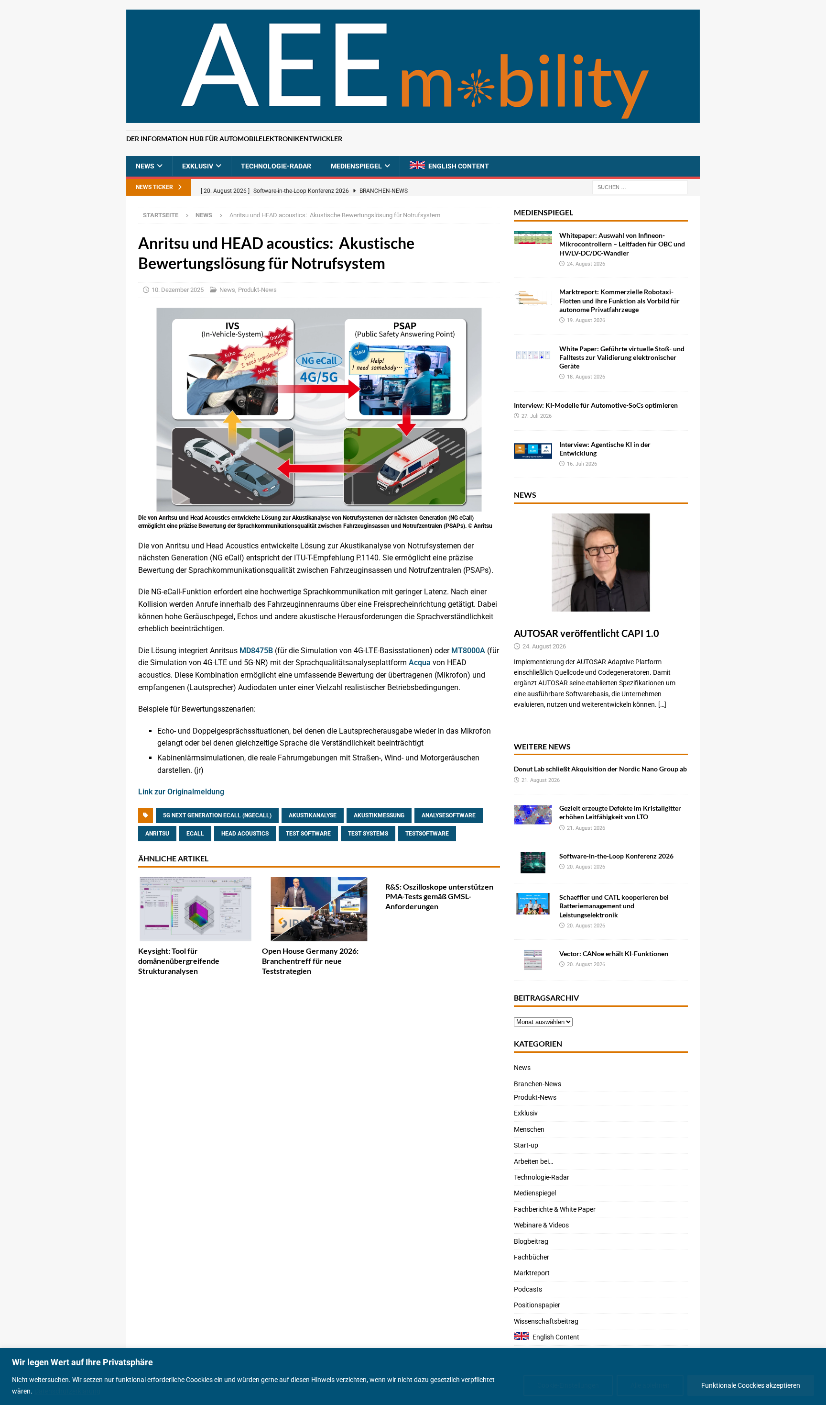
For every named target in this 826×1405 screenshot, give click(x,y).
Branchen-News (537, 1084)
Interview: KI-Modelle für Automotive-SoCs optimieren (596, 405)
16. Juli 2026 (582, 464)
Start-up (526, 1145)
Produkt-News (257, 289)
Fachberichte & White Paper (555, 1209)
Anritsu (157, 833)
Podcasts (528, 1289)
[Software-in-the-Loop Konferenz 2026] (533, 862)
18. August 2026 (586, 377)
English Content (458, 166)
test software (308, 833)
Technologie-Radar (276, 166)
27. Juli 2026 (537, 416)
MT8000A (468, 650)
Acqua (420, 662)
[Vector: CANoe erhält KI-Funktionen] (533, 960)
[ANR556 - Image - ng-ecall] (319, 505)
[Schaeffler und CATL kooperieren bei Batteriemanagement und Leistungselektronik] (533, 903)
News (145, 166)
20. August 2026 (586, 867)
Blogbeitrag (531, 1241)
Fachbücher (531, 1257)
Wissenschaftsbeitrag (546, 1321)
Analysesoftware (449, 815)
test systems (368, 833)
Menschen (529, 1129)
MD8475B (256, 650)
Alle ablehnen (650, 1385)
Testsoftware (427, 833)
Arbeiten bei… (533, 1161)
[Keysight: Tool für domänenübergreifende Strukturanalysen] (195, 909)
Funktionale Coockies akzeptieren (750, 1385)
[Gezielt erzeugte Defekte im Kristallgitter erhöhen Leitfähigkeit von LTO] (533, 814)
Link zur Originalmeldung (181, 791)
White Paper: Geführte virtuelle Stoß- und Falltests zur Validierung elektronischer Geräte (622, 357)
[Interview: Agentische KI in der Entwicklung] (533, 451)
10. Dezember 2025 (178, 289)
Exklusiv (197, 166)
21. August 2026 (541, 780)
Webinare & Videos (541, 1225)
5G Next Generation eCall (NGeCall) (217, 815)
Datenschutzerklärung (67, 1391)
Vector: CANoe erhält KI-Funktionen (613, 953)
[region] (413, 1376)
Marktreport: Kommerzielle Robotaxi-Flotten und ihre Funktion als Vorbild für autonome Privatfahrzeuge (619, 300)
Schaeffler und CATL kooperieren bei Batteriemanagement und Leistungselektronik (614, 905)
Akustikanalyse (313, 815)
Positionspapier (537, 1305)
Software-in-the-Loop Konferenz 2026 (616, 856)
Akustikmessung (379, 815)
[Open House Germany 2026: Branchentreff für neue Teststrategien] (319, 909)
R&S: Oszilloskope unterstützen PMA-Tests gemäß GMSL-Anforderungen (439, 896)
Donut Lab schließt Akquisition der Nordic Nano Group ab (600, 769)
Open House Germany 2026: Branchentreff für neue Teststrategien (310, 960)
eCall (195, 833)
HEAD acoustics (245, 833)
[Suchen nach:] (640, 187)
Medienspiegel (356, 166)
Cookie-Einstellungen (568, 1385)
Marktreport (532, 1273)
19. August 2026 (586, 320)
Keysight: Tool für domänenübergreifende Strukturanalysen (178, 960)
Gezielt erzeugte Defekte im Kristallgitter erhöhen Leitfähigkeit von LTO (620, 812)
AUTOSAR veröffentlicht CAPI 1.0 (586, 633)
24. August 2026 (586, 264)
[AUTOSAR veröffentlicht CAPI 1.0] (601, 562)
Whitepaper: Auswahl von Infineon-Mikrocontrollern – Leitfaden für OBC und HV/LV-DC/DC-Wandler (622, 243)
